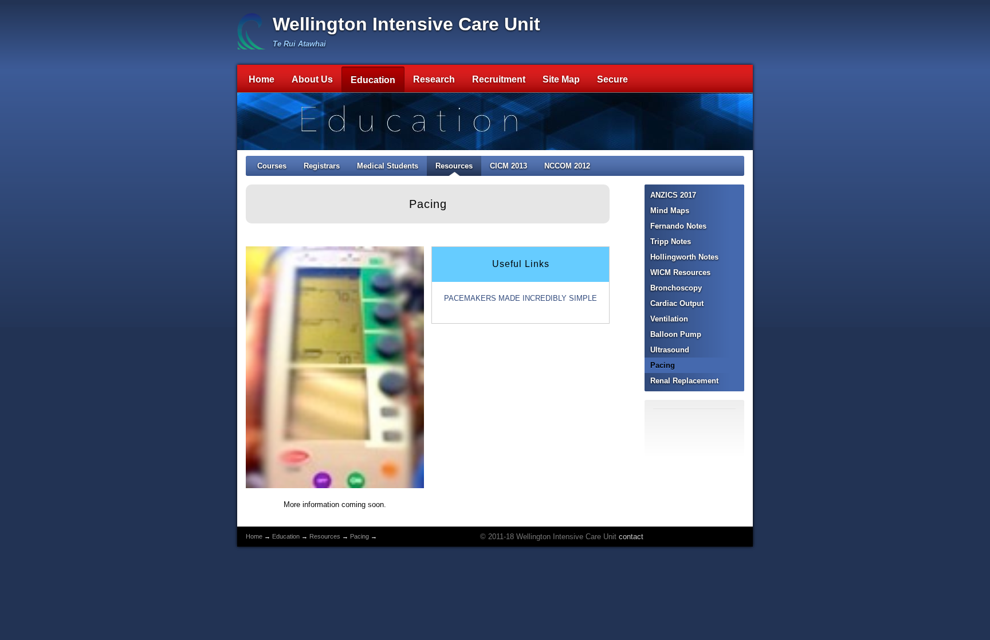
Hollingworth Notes (684, 257)
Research (434, 79)
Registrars (322, 166)
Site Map (561, 79)
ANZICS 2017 (673, 195)
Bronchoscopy (676, 288)
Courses (271, 166)
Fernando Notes (678, 226)
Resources (454, 166)
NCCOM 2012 (567, 166)
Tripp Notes (670, 241)
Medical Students (387, 166)
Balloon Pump (675, 334)
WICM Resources (680, 272)
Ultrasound (669, 349)
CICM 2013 (508, 166)
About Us (312, 79)
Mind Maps (669, 210)
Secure (612, 79)
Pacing (662, 365)
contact (631, 536)
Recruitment (498, 79)
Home (261, 79)
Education (373, 80)
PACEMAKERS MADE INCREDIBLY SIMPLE (520, 298)
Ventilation (669, 319)
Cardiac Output (677, 303)
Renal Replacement (684, 380)
